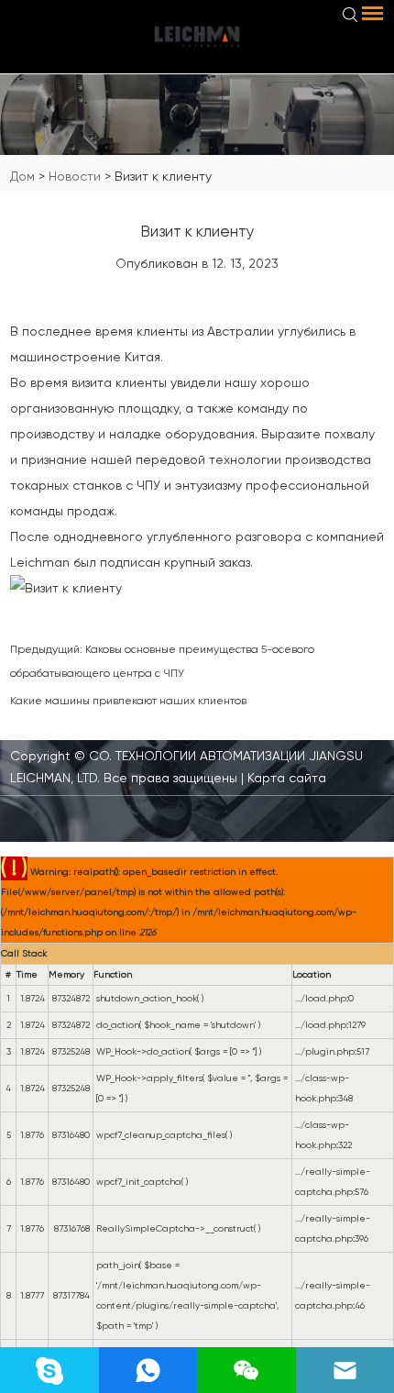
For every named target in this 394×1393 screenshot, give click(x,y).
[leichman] (197, 37)
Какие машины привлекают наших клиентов (128, 700)
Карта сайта (285, 777)
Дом (22, 176)
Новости (75, 176)
